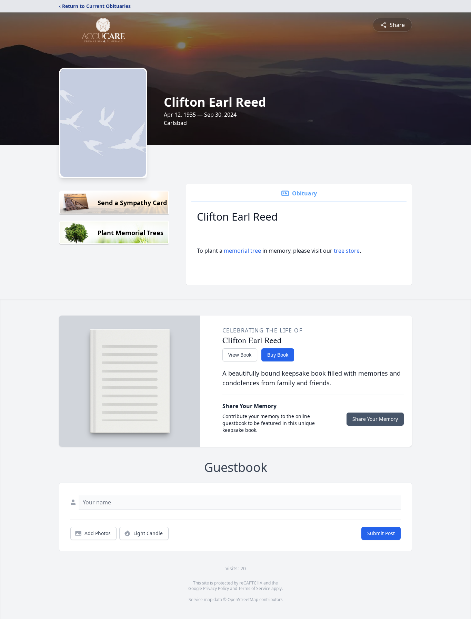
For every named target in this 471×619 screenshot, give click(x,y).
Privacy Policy (216, 588)
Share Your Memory (375, 419)
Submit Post (381, 533)
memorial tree (242, 250)
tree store (347, 250)
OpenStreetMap (243, 599)
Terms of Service (254, 588)
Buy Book (277, 354)
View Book (239, 354)
